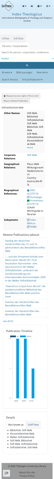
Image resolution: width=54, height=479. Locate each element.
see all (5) (8, 321)
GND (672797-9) (32, 192)
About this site (27, 472)
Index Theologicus (27, 14)
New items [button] (42, 72)
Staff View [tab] (33, 424)
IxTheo (5, 38)
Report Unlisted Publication (15, 101)
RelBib (33, 226)
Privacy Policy (27, 475)
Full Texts (18, 38)
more (30, 147)
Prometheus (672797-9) (35, 202)
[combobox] (27, 52)
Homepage (35, 197)
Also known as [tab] (16, 424)
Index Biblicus (31, 221)
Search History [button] (10, 79)
